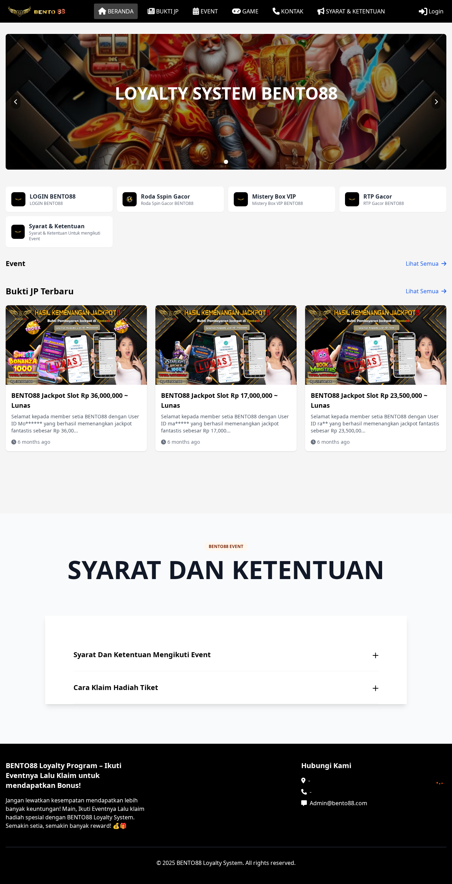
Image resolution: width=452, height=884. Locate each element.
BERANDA (120, 11)
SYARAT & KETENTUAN (355, 11)
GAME (250, 11)
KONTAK (292, 11)
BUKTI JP (167, 11)
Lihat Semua (422, 263)
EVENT (209, 11)
